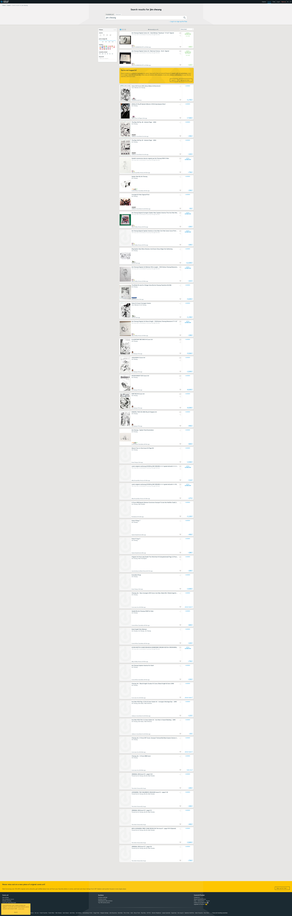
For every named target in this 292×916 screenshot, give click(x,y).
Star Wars (206, 913)
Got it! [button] (15, 912)
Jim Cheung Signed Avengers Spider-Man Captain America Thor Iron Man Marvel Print (155, 213)
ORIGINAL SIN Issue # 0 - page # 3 (142, 810)
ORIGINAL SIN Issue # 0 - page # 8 (142, 846)
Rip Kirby (143, 913)
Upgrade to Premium (199, 904)
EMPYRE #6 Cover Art (138, 394)
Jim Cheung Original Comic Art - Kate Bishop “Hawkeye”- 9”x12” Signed (153, 33)
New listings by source (8, 899)
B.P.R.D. (149, 913)
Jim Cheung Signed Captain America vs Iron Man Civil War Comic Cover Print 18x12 (155, 231)
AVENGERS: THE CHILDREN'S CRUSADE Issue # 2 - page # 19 (150, 792)
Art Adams (78, 913)
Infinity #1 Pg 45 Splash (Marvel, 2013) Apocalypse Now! (148, 104)
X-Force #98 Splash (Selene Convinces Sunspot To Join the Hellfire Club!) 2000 (155, 502)
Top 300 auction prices (104, 902)
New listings (5, 897)
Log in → (173, 80)
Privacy (208, 901)
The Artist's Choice (136, 788)
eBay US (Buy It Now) (136, 227)
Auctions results (102, 899)
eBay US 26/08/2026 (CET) (138, 47)
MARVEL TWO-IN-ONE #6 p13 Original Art (144, 412)
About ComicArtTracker (200, 899)
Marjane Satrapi (104, 913)
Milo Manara (58, 913)
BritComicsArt (135, 299)
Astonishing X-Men (87, 913)
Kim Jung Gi (180, 913)
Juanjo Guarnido (166, 913)
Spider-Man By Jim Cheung (139, 176)
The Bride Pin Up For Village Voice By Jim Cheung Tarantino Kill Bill (151, 285)
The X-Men (126, 913)
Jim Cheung (134, 353)
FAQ (195, 901)
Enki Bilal (120, 913)
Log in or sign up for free (178, 22)
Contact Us (197, 897)
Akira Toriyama (199, 913)
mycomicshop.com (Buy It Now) (139, 571)
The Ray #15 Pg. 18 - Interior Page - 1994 (144, 122)
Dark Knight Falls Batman (139, 629)
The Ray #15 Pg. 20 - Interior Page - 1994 (144, 140)
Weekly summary (6, 901)
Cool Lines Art (135, 607)
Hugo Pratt (96, 913)
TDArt (133, 263)
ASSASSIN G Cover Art (138, 357)
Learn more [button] (21, 908)
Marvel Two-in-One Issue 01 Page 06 (143, 448)
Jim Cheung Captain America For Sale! (143, 665)
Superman (173, 913)
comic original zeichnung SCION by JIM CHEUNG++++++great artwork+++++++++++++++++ (155, 466)
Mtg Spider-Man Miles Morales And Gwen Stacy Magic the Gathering (152, 249)
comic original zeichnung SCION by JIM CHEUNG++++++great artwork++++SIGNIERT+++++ (155, 484)
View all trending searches (220, 913)
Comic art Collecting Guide (9, 902)
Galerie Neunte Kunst (136, 535)
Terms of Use (201, 901)
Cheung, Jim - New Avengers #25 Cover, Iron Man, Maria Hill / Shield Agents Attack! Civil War (155, 593)
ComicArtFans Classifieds (137, 190)
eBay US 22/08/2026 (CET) (138, 65)
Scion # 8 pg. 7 (136, 520)
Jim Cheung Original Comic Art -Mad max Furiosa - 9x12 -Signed (150, 51)
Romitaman (134, 100)
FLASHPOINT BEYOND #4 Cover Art (142, 339)
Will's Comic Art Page (137, 118)
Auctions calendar (102, 897)
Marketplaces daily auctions (105, 901)
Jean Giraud (66, 913)
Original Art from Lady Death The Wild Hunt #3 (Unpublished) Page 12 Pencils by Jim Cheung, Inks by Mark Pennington (155, 557)
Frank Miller (51, 913)
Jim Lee (37, 913)
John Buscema (113, 913)
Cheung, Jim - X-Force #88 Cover (141, 756)
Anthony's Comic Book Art (137, 136)
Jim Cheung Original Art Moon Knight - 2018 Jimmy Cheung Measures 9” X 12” (154, 321)
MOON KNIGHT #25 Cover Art (140, 376)
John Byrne (31, 913)
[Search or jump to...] (185, 17)
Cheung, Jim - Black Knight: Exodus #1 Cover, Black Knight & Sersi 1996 (153, 683)
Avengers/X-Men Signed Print (140, 194)
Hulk (131, 913)
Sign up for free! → (185, 80)
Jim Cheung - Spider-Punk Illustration (143, 430)
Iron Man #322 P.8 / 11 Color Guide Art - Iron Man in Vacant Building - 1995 (154, 720)
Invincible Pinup (136, 575)
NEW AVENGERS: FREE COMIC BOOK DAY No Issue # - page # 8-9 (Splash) (154, 828)
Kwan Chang (134, 462)
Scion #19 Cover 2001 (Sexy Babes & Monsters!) (146, 86)
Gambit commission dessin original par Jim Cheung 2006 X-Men (150, 158)
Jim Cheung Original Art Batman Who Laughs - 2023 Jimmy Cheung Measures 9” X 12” (155, 267)
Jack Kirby (72, 913)
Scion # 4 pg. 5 (136, 538)
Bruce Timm (137, 913)
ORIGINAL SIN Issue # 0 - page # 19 (142, 774)
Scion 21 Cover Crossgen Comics (141, 303)
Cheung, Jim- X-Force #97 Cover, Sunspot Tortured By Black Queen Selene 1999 (155, 738)
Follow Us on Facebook (200, 902)
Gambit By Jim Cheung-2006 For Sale (142, 611)
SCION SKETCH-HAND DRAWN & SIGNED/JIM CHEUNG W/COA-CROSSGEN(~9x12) (155, 647)
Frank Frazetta (43, 913)
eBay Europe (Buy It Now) (137, 172)
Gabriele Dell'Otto (189, 913)
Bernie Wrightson (156, 913)
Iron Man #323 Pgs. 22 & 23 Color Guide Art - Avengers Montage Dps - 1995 (154, 701)
